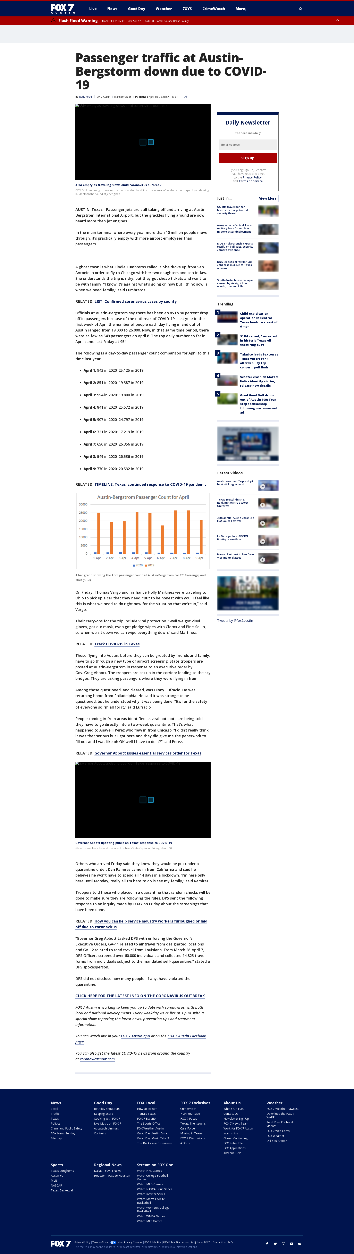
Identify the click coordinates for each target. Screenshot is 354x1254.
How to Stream (147, 1109)
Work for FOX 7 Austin (238, 1128)
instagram (283, 1243)
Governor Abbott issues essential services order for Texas (147, 753)
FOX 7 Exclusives (195, 1102)
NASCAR (56, 1185)
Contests (100, 1133)
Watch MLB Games (150, 1184)
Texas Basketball (62, 1190)
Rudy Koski (85, 96)
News (56, 1102)
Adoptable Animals (106, 1128)
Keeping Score (103, 1114)
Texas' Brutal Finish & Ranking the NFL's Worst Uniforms (232, 502)
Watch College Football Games (152, 1177)
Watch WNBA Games (151, 1216)
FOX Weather (275, 1136)
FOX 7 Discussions (192, 1138)
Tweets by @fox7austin (235, 620)
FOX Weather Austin (150, 1128)
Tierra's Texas (146, 1114)
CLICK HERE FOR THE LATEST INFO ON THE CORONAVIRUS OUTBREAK (140, 995)
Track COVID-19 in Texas (117, 643)
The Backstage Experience (154, 1143)
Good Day (103, 1102)
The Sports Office (148, 1123)
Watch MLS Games (149, 1221)
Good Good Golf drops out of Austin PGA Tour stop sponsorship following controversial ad (258, 403)
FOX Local (146, 1102)
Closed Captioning (235, 1138)
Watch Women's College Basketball (153, 1209)
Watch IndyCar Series (151, 1194)
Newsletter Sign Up (236, 1118)
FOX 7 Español (146, 1118)
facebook (267, 1243)
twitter (275, 1243)
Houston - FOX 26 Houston (112, 1175)
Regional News (107, 1164)
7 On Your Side (190, 1114)
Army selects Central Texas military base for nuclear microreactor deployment (234, 228)
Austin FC (57, 1175)
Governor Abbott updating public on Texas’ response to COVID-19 (123, 843)
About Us (232, 1102)
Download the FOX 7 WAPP (280, 1115)
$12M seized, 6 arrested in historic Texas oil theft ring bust (258, 340)
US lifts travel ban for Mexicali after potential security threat (232, 210)
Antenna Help (232, 1153)
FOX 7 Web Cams (278, 1131)
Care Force (187, 1128)
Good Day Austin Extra (152, 1133)
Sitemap (56, 1138)
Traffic (55, 1114)
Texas (55, 1118)
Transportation (123, 96)
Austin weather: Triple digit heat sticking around (235, 482)
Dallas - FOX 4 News (107, 1171)
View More (268, 198)
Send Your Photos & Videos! (280, 1124)
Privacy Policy (252, 177)
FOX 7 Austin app (135, 1035)
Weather (275, 1102)
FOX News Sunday (63, 1133)
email (300, 1243)
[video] (268, 485)
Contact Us (231, 1114)
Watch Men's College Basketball (151, 1201)
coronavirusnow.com (97, 1058)
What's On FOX (234, 1109)
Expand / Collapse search (300, 9)
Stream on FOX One (155, 1164)
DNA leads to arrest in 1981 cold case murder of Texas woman (234, 265)
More (240, 8)
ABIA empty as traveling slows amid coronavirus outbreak (118, 185)
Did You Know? (277, 1141)
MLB (54, 1180)
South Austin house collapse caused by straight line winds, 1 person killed (235, 283)
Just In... (224, 198)
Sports (57, 1164)
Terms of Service (251, 181)
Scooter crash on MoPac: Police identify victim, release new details (259, 381)
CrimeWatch (188, 1109)
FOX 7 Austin (103, 96)
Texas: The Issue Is (193, 1123)
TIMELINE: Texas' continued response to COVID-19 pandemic (150, 484)
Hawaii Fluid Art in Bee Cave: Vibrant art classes (235, 555)
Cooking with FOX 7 (107, 1118)
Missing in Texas (191, 1133)
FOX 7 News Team (236, 1123)
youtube (291, 1243)
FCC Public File (233, 1143)
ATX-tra (185, 1143)
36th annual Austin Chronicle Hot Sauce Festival (235, 519)
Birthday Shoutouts (107, 1109)
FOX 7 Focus (188, 1118)
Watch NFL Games (149, 1171)
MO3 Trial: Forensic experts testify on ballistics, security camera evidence (235, 246)
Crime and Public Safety (66, 1128)
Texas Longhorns (62, 1171)
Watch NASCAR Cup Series (154, 1189)
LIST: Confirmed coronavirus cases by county (135, 301)
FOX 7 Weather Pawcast (283, 1109)
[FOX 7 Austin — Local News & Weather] (64, 9)
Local (54, 1109)
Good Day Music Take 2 (153, 1138)
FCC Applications (235, 1148)
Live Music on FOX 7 (107, 1123)
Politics (55, 1123)
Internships (231, 1133)
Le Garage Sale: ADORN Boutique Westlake (232, 537)
